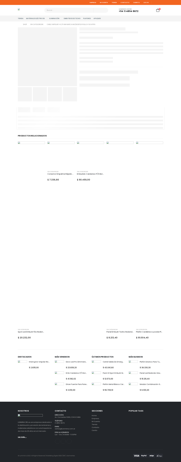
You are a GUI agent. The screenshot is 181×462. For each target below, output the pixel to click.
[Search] (104, 10)
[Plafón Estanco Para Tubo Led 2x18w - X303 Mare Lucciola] (133, 364)
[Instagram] (161, 2)
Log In (146, 2)
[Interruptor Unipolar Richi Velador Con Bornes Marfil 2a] (22, 364)
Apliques (97, 18)
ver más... (22, 437)
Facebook (57, 441)
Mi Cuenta (104, 2)
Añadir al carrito (70, 145)
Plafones (87, 18)
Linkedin (69, 441)
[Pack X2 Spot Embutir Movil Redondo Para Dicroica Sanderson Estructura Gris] (96, 376)
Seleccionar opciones (41, 145)
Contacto (125, 2)
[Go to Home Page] (19, 24)
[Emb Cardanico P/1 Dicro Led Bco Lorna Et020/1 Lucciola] (59, 376)
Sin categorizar (23, 329)
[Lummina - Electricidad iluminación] (30, 10)
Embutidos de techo (72, 18)
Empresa (93, 2)
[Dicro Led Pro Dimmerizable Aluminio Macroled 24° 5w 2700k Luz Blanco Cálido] (59, 364)
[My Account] (145, 10)
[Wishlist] (151, 10)
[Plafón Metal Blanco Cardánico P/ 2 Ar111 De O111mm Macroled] (96, 387)
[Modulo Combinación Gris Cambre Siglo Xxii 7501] (133, 387)
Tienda (114, 2)
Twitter (63, 441)
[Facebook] (154, 2)
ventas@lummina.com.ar (65, 429)
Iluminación (54, 18)
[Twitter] (158, 2)
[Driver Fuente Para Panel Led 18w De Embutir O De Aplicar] (59, 387)
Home (94, 415)
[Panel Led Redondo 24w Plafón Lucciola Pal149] (133, 376)
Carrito (136, 2)
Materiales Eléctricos (35, 18)
